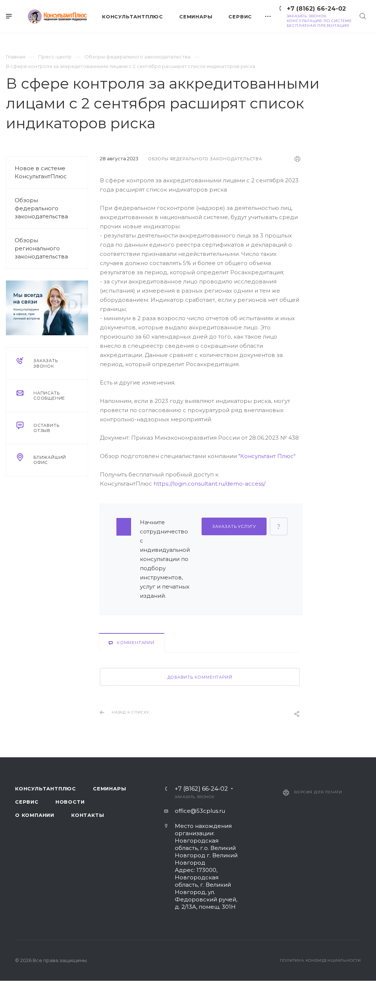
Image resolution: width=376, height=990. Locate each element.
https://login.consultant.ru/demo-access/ (209, 483)
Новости (70, 802)
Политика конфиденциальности (320, 960)
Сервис (27, 802)
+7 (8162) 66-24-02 (316, 8)
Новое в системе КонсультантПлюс (41, 172)
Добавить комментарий (199, 677)
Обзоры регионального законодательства (41, 248)
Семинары (109, 788)
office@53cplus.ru (200, 810)
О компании (34, 815)
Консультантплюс (45, 788)
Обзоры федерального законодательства (41, 208)
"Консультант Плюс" (267, 456)
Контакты (87, 815)
